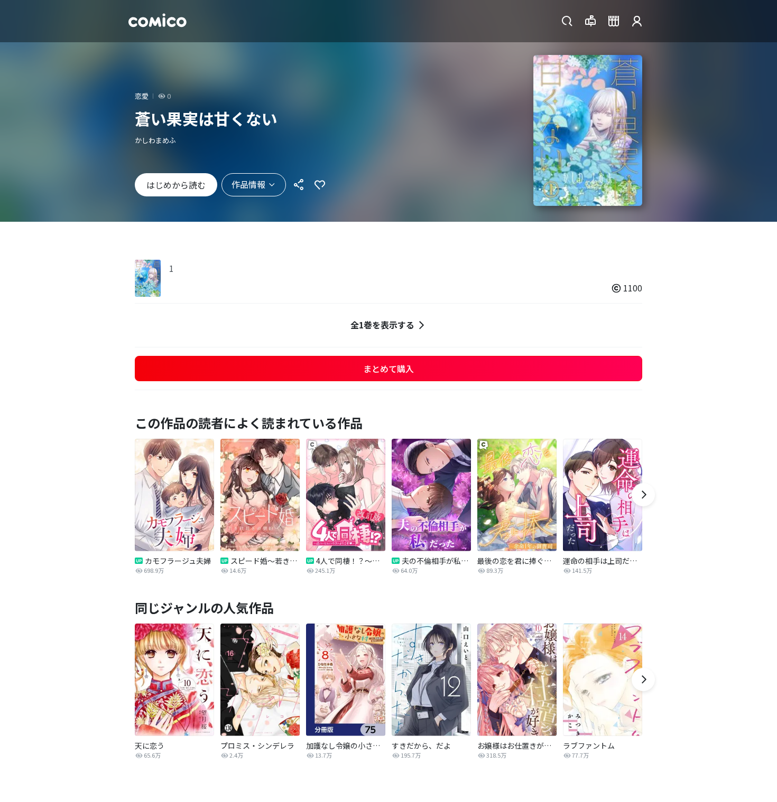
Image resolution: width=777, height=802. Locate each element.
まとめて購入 (388, 368)
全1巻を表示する (382, 324)
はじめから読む (176, 184)
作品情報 (248, 184)
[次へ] (643, 494)
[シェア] (298, 184)
